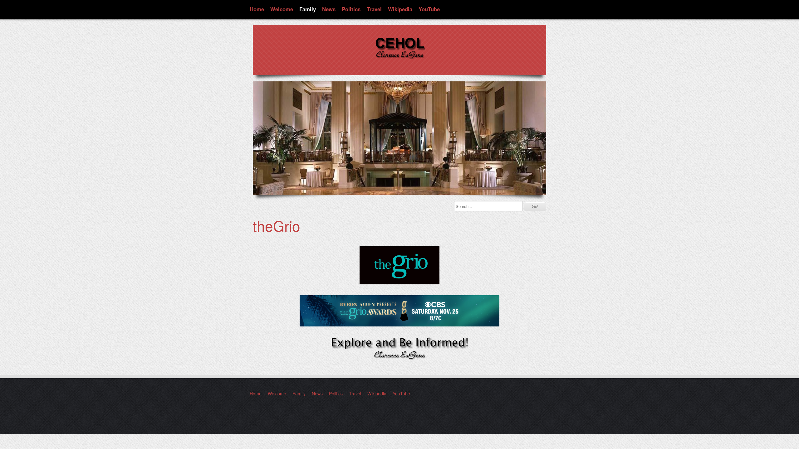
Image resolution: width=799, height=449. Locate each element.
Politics (351, 9)
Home (257, 9)
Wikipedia (400, 9)
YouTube (429, 9)
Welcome (281, 9)
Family (307, 9)
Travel (374, 9)
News (329, 9)
